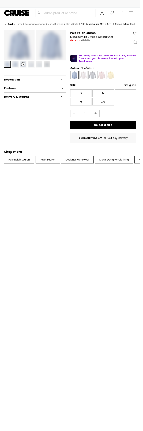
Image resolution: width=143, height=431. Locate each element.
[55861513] (111, 75)
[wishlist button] (112, 13)
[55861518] (74, 75)
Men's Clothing (55, 24)
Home (19, 24)
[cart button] (121, 13)
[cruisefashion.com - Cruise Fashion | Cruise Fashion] (16, 13)
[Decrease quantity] (73, 113)
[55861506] (101, 75)
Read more (85, 61)
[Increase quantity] (96, 113)
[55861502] (92, 75)
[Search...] (39, 13)
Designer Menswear (35, 24)
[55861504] (83, 75)
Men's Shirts (72, 24)
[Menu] (131, 13)
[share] (135, 41)
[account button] (102, 13)
